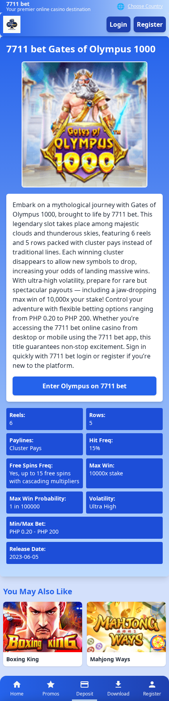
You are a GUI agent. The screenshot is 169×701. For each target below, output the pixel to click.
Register (150, 24)
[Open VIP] (158, 643)
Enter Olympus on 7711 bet (84, 386)
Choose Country (145, 6)
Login (118, 24)
